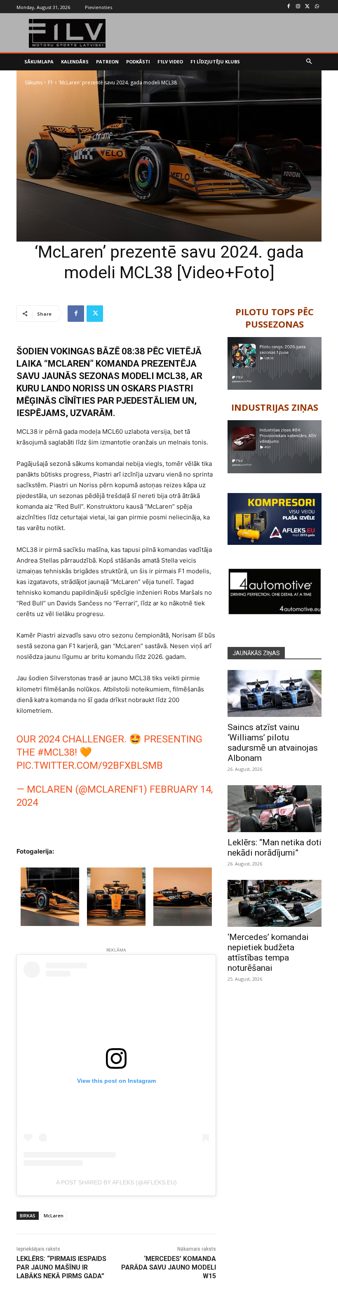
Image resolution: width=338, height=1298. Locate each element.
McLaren (53, 1215)
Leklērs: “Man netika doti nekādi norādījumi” (275, 847)
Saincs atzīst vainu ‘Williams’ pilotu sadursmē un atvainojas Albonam (273, 742)
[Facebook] (288, 7)
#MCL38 (56, 752)
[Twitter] (307, 7)
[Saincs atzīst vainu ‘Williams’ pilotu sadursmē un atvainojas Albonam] (275, 693)
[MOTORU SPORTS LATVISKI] (67, 33)
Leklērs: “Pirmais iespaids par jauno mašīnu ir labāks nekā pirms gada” (61, 1267)
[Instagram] (298, 7)
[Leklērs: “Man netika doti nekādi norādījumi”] (275, 808)
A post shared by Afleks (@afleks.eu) (116, 1182)
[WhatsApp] (317, 7)
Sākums (33, 82)
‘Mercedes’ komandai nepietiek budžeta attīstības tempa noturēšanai (268, 952)
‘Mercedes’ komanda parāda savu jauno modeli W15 (168, 1267)
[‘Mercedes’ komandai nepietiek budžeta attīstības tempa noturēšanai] (275, 903)
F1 (50, 82)
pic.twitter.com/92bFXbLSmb (89, 765)
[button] (309, 62)
